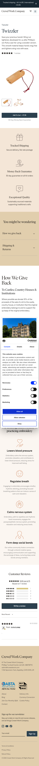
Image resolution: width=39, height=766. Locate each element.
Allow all (19, 411)
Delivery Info (24, 694)
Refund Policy (6, 754)
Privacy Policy (6, 750)
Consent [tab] (7, 347)
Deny (19, 423)
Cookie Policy (24, 701)
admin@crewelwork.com (10, 667)
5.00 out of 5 (25, 581)
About (4, 694)
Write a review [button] (19, 606)
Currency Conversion (27, 697)
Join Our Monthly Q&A (10, 701)
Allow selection (19, 417)
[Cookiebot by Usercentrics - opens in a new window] (28, 341)
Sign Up (32, 734)
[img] (7, 624)
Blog (3, 697)
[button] (31, 11)
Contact (4, 704)
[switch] (34, 389)
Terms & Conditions (8, 746)
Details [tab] (19, 347)
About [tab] (32, 347)
